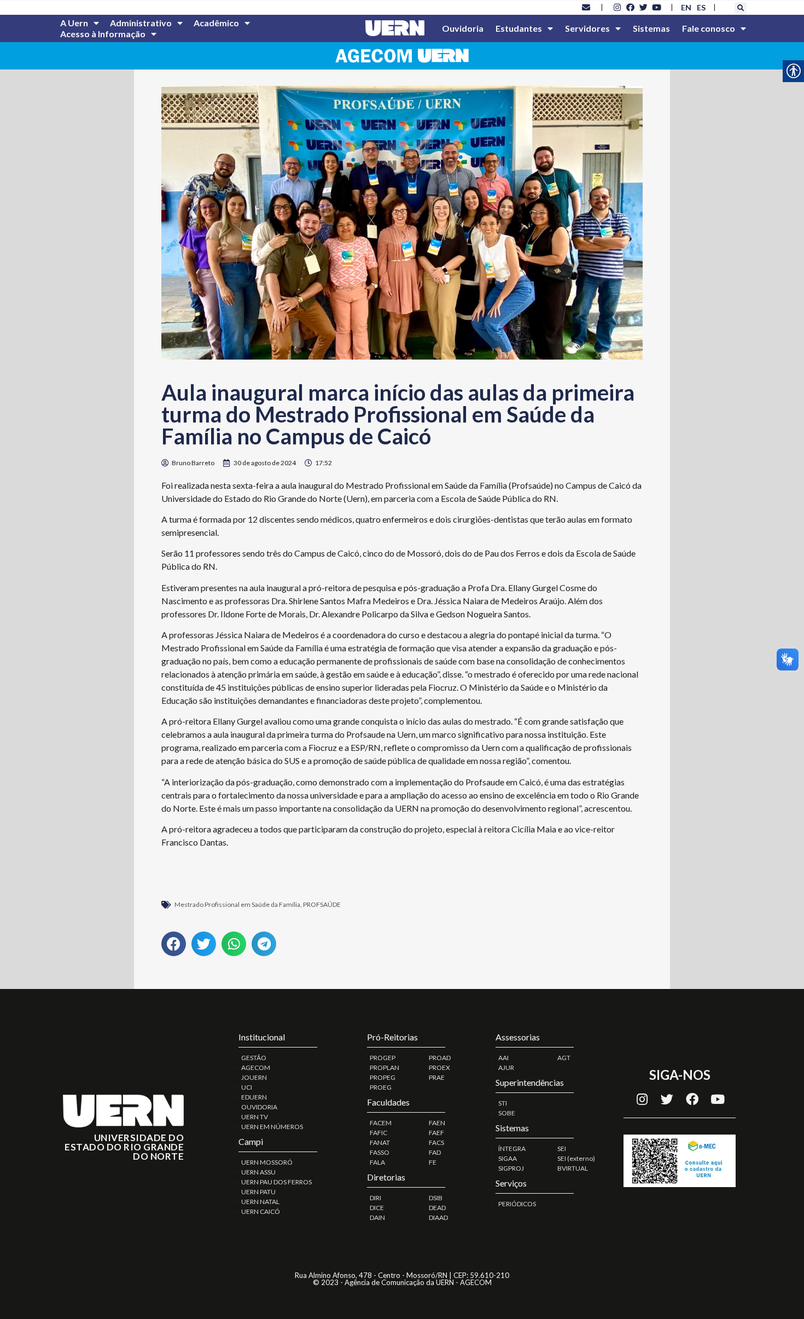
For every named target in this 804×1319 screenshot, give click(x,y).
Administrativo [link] (141, 23)
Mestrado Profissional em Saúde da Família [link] (237, 904)
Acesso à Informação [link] (102, 33)
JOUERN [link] (254, 1077)
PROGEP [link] (382, 1058)
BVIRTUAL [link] (572, 1168)
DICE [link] (377, 1208)
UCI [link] (246, 1087)
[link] (586, 7)
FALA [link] (377, 1162)
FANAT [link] (380, 1142)
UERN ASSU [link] (258, 1172)
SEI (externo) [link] (576, 1158)
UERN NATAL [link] (260, 1201)
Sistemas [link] (651, 28)
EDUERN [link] (254, 1097)
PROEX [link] (439, 1067)
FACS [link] (436, 1142)
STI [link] (502, 1103)
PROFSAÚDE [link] (322, 904)
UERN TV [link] (254, 1117)
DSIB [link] (435, 1198)
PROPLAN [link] (384, 1067)
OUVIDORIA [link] (259, 1107)
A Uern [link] (74, 23)
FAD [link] (435, 1152)
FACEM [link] (381, 1123)
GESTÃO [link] (253, 1058)
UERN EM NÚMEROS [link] (272, 1127)
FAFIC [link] (378, 1133)
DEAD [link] (437, 1208)
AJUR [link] (506, 1067)
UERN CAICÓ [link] (260, 1211)
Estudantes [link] (519, 28)
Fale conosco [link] (708, 28)
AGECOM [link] (255, 1067)
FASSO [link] (379, 1152)
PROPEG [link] (382, 1077)
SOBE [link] (506, 1113)
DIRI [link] (375, 1198)
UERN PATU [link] (258, 1192)
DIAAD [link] (438, 1217)
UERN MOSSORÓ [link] (267, 1162)
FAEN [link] (437, 1123)
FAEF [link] (436, 1133)
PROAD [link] (440, 1058)
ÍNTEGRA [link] (512, 1148)
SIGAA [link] (507, 1158)
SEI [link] (561, 1148)
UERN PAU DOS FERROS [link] (276, 1182)
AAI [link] (503, 1058)
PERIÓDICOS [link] (517, 1204)
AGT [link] (563, 1058)
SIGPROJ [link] (511, 1168)
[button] (741, 8)
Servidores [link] (587, 28)
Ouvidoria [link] (462, 28)
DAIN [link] (377, 1217)
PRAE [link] (437, 1077)
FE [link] (432, 1162)
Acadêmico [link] (216, 23)
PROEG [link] (381, 1087)
